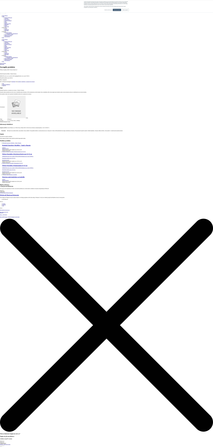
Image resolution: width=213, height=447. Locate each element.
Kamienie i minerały (8, 20)
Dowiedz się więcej (5, 160)
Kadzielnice (13, 81)
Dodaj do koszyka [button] (5, 148)
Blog (3, 37)
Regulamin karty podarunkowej (12, 33)
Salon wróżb (6, 26)
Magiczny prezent (7, 23)
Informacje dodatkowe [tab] (6, 84)
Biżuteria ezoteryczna (8, 17)
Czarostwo (6, 18)
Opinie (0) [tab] (4, 85)
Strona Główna (5, 15)
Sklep (3, 16)
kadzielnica (23, 81)
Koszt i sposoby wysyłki (8, 34)
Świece (5, 25)
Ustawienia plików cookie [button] (108, 9)
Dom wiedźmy (7, 19)
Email (1, 190)
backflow (19, 81)
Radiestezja (6, 24)
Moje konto (6, 30)
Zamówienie (6, 29)
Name (1, 441)
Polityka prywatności (8, 35)
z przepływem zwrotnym (30, 81)
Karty (5, 21)
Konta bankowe (7, 36)
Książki (5, 22)
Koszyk (5, 28)
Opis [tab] (3, 83)
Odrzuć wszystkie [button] (125, 9)
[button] (12, 149)
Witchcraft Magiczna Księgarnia (9, 195)
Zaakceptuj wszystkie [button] (117, 9)
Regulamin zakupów (8, 32)
